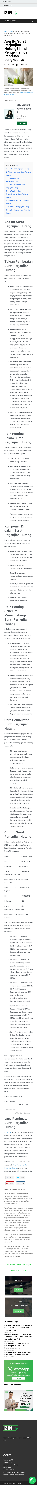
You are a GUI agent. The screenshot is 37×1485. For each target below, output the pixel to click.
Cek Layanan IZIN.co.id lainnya (14, 1472)
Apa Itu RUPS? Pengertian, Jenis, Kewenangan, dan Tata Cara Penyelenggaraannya (16, 1345)
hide (16, 165)
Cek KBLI (18, 1289)
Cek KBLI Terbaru (9, 1470)
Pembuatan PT (8, 1460)
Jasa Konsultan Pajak (10, 1465)
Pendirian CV (7, 1462)
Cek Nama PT (18, 1311)
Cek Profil (22, 123)
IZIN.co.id (17, 1483)
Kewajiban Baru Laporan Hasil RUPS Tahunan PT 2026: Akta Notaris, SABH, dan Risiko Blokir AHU (18, 1337)
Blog (5, 31)
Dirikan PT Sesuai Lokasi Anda (13, 1475)
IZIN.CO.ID (8, 1132)
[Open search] (31, 21)
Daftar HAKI (7, 1467)
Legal (11, 31)
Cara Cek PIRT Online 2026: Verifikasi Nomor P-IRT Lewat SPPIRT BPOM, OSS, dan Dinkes (18, 1328)
